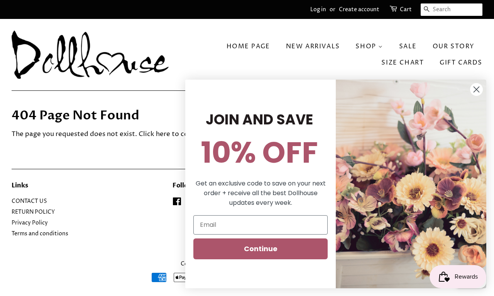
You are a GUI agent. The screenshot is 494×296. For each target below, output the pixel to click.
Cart (406, 9)
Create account (359, 9)
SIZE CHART (402, 62)
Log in (318, 9)
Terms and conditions (40, 234)
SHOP (366, 46)
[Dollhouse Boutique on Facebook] (177, 203)
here (163, 134)
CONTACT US (29, 201)
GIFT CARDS (461, 62)
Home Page (248, 46)
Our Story (454, 46)
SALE (408, 46)
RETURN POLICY (33, 212)
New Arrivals (313, 46)
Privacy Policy (30, 223)
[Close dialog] (476, 89)
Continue (260, 248)
